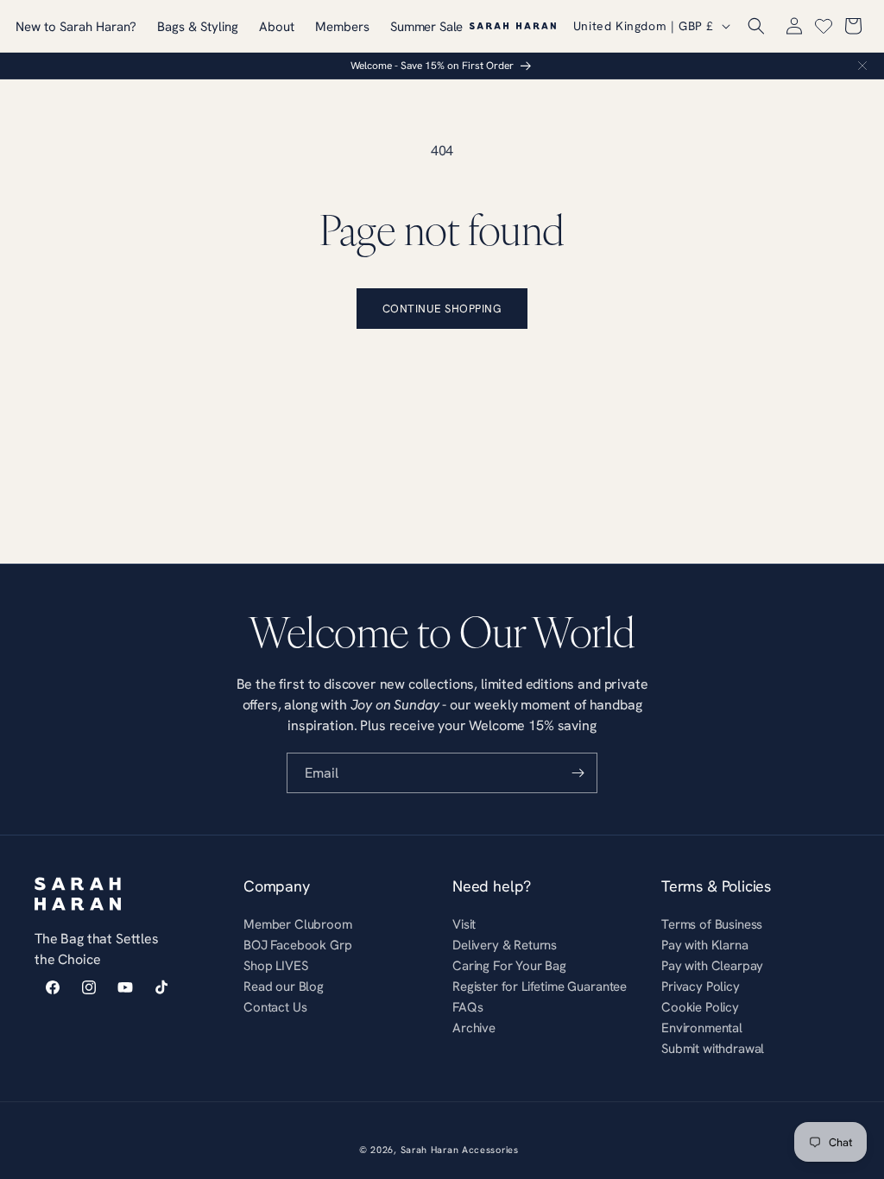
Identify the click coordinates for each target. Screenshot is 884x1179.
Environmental (701, 1027)
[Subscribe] (578, 773)
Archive (474, 1027)
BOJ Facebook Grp (297, 944)
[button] (756, 26)
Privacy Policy (700, 986)
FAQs (467, 1006)
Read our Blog (283, 986)
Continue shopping (442, 308)
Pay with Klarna (704, 944)
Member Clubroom (297, 926)
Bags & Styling (197, 26)
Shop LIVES (275, 965)
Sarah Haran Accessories (460, 1150)
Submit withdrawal (712, 1048)
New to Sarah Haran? (76, 26)
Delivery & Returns (504, 944)
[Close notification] (862, 65)
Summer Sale (426, 26)
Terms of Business (711, 926)
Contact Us (274, 1006)
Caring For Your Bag (509, 965)
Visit (464, 926)
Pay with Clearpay (712, 965)
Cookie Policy (700, 1006)
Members (342, 26)
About (276, 26)
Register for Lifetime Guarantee (539, 986)
